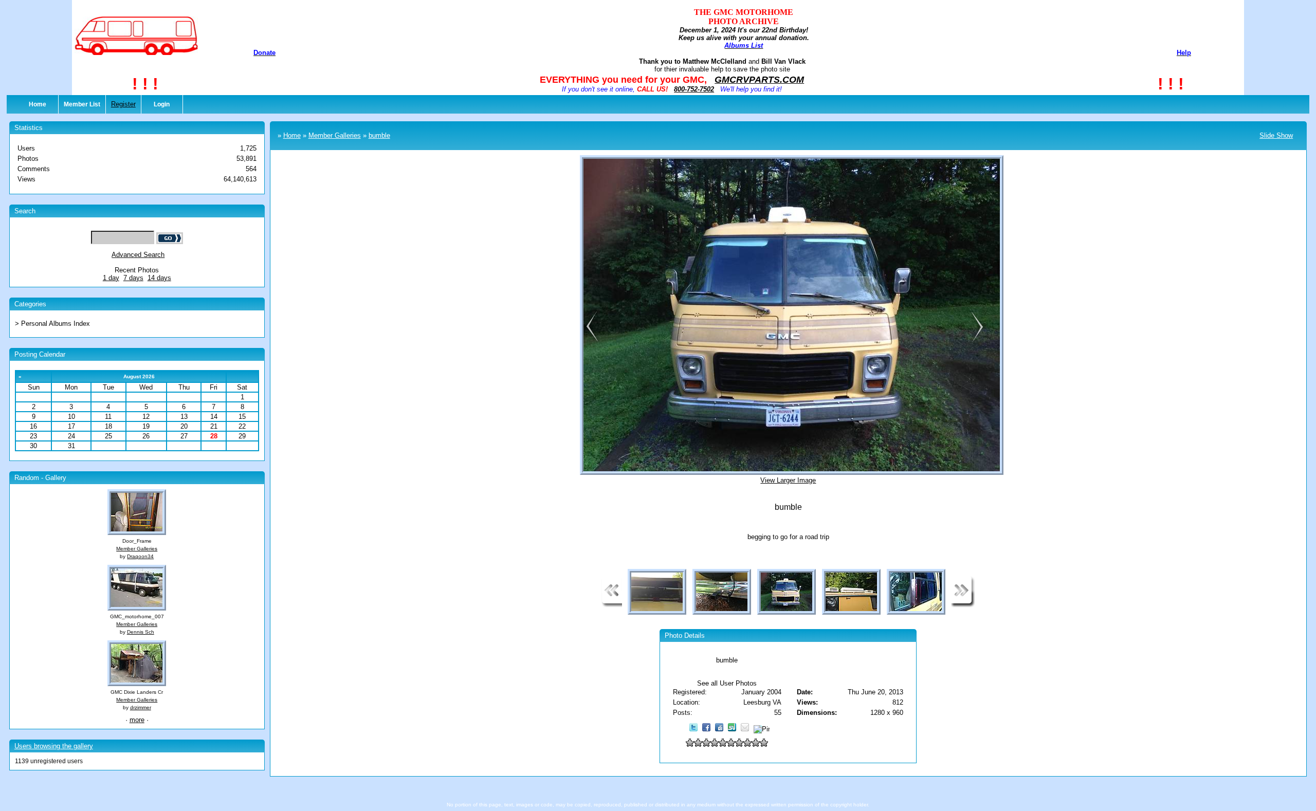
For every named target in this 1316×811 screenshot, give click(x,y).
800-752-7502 (694, 89)
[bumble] (590, 340)
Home (37, 104)
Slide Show (1276, 135)
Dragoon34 (140, 556)
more (137, 720)
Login (162, 104)
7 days (133, 278)
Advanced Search (138, 255)
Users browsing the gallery (53, 746)
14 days (159, 278)
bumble (379, 135)
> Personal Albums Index (52, 323)
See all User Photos (727, 683)
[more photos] (611, 605)
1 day (111, 278)
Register (123, 104)
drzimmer (140, 707)
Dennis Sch (140, 632)
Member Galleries (136, 548)
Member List (82, 104)
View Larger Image (788, 480)
